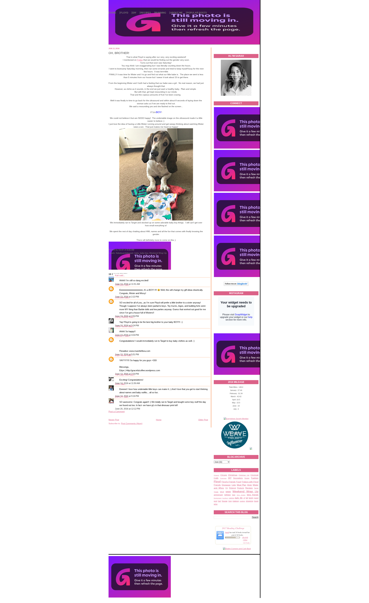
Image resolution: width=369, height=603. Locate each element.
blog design (241, 495)
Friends (217, 485)
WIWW (228, 492)
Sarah (227, 532)
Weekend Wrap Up (245, 491)
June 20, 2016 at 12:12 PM (127, 409)
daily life (238, 498)
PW (226, 488)
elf (244, 498)
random (242, 501)
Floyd (217, 481)
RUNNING (160, 13)
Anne (117, 384)
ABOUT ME (176, 13)
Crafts (216, 478)
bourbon (225, 498)
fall (247, 498)
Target (256, 488)
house (224, 501)
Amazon (216, 475)
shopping (249, 501)
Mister (249, 485)
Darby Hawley (121, 317)
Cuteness (223, 478)
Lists (234, 485)
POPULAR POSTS (197, 13)
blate (233, 495)
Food (238, 482)
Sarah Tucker (121, 326)
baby (136, 253)
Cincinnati (254, 475)
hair (219, 501)
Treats (216, 492)
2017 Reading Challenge (233, 528)
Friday (140, 60)
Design (246, 478)
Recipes (249, 488)
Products (240, 488)
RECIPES (146, 13)
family (251, 498)
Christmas (232, 475)
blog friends (253, 495)
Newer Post (114, 420)
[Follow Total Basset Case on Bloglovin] (236, 285)
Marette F (119, 336)
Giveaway (226, 485)
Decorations (238, 478)
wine (216, 504)
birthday (227, 495)
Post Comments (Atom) (131, 423)
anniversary (218, 495)
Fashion (254, 478)
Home (158, 420)
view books (246, 543)
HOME (112, 13)
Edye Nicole (120, 355)
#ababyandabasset (124, 253)
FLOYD (124, 13)
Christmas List (244, 475)
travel (256, 501)
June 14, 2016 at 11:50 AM (127, 383)
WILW (222, 492)
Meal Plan (241, 485)
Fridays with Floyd (250, 482)
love (230, 501)
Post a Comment (117, 411)
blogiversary (218, 498)
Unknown (119, 285)
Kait (117, 275)
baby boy (144, 253)
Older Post (203, 420)
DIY (134, 13)
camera (231, 498)
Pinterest (232, 488)
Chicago (223, 475)
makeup (235, 501)
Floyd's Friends (229, 482)
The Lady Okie (122, 375)
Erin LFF (119, 397)
